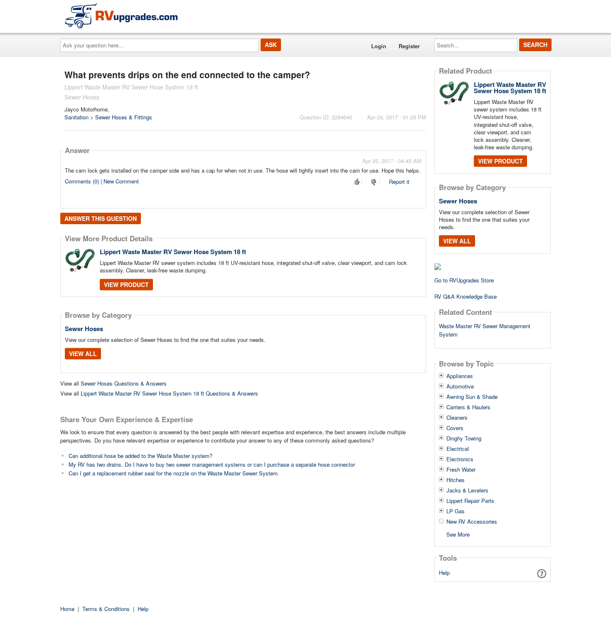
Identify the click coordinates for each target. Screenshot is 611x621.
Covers (454, 428)
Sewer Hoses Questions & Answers (124, 383)
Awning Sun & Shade (472, 397)
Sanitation (76, 117)
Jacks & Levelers (467, 490)
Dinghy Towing (463, 438)
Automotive (460, 386)
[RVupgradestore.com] (121, 16)
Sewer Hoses (84, 328)
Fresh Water (460, 470)
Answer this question (100, 218)
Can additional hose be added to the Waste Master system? (140, 456)
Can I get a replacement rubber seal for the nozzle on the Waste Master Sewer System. (174, 473)
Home (67, 609)
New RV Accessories (471, 522)
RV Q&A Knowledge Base (465, 296)
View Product (126, 284)
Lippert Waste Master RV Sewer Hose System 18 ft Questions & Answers (169, 393)
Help (444, 572)
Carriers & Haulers (468, 407)
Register (409, 46)
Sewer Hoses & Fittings (123, 117)
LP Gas (455, 511)
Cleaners (457, 418)
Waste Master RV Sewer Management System (484, 330)
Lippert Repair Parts (470, 501)
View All (83, 353)
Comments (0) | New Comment (102, 181)
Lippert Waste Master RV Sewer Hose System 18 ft (173, 251)
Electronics (459, 459)
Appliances (459, 376)
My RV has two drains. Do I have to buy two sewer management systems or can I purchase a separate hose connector (212, 464)
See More (458, 533)
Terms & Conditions (106, 609)
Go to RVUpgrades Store (464, 280)
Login (378, 46)
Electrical (457, 449)
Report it (399, 181)
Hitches (455, 480)
